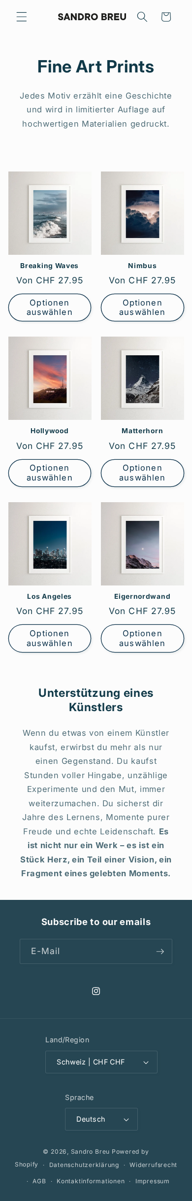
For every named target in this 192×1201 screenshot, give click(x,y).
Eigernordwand (142, 596)
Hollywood (49, 431)
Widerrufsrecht (153, 1164)
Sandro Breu (90, 1151)
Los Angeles (49, 596)
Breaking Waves (49, 266)
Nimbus (142, 266)
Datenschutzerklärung (84, 1164)
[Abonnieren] (160, 951)
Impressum (152, 1181)
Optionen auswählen (50, 307)
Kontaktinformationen (91, 1181)
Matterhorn (142, 431)
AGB (39, 1181)
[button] (21, 17)
